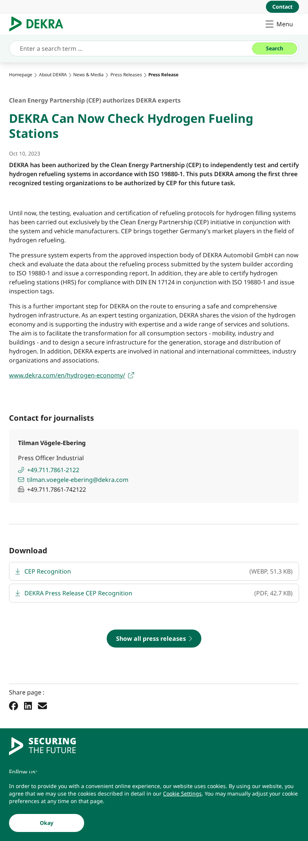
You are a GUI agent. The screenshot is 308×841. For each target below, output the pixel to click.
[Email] (42, 705)
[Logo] (39, 24)
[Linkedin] (28, 705)
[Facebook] (13, 705)
